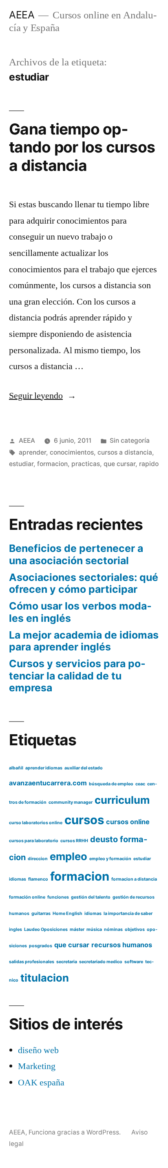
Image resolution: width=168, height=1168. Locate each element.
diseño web (38, 1050)
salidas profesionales (31, 961)
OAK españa (41, 1082)
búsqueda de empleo (111, 784)
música (94, 929)
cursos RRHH (74, 840)
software (133, 961)
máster (77, 929)
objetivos (135, 929)
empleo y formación (110, 858)
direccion (38, 858)
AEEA (21, 15)
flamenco (38, 879)
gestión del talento (91, 897)
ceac (140, 784)
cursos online (128, 822)
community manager (71, 802)
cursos (84, 820)
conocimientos (72, 452)
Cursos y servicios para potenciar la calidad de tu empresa (77, 675)
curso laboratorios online (35, 822)
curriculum (122, 800)
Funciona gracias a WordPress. (75, 1132)
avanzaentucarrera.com (48, 783)
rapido (149, 464)
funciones (58, 897)
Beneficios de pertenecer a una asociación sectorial (76, 554)
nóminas (113, 929)
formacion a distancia (134, 879)
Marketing (36, 1066)
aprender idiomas (43, 768)
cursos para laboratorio (33, 840)
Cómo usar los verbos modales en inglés (80, 612)
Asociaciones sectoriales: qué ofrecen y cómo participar (83, 583)
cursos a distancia (124, 452)
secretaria (66, 961)
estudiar (21, 464)
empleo (68, 856)
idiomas (93, 913)
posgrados (40, 945)
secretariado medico (100, 961)
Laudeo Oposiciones (46, 929)
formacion (52, 464)
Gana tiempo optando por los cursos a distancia (82, 147)
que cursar (119, 464)
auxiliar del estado (83, 768)
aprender (32, 452)
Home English (67, 913)
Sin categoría (130, 440)
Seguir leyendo (42, 395)
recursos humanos (121, 945)
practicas (85, 464)
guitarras (41, 913)
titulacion (44, 977)
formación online (27, 897)
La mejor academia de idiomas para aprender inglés (84, 641)
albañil (16, 768)
